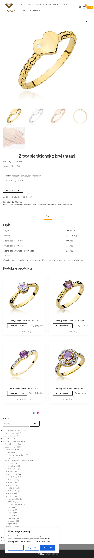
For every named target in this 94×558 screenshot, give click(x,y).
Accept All (48, 548)
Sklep (38, 4)
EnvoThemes (52, 553)
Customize (16, 548)
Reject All (32, 548)
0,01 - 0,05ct (15, 205)
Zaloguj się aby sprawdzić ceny (17, 196)
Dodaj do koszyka (17, 325)
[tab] (48, 216)
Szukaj (6, 418)
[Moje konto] (80, 7)
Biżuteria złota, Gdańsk (28, 205)
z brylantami (67, 205)
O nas (24, 10)
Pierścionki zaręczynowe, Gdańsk (50, 205)
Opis (48, 216)
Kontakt (35, 10)
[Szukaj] (35, 424)
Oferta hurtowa (55, 4)
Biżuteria (26, 4)
